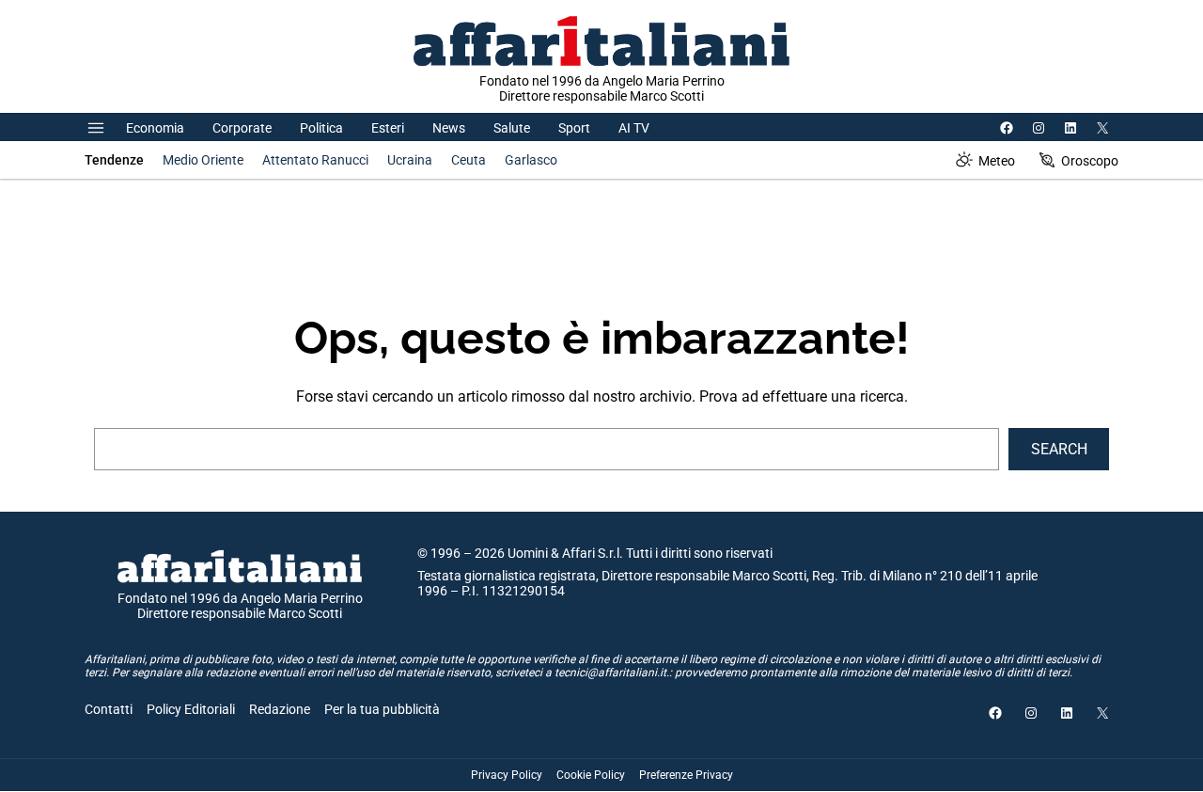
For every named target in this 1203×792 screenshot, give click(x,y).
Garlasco (531, 159)
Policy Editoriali (191, 709)
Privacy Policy (506, 775)
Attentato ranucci (315, 159)
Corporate (242, 127)
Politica (321, 127)
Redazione (279, 709)
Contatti (109, 709)
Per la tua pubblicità (382, 709)
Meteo (996, 160)
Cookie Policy (590, 775)
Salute (511, 127)
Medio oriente (203, 159)
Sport (574, 127)
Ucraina (409, 159)
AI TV (633, 127)
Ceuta (468, 159)
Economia (155, 127)
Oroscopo (1089, 160)
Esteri (387, 127)
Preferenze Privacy (686, 775)
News (448, 127)
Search (1059, 449)
